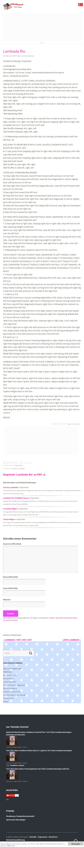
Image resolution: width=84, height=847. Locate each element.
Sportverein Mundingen (16, 820)
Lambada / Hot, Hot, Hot (18, 639)
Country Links (8, 698)
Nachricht (12, 544)
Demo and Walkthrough (12, 669)
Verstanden (75, 843)
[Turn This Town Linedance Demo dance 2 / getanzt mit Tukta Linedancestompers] (12, 760)
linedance (14, 765)
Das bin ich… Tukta (10, 675)
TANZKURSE (7, 672)
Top (76, 840)
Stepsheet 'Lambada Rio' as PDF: (23, 474)
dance (21, 765)
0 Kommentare (28, 56)
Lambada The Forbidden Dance (15, 498)
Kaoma (15, 468)
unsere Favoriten (9, 682)
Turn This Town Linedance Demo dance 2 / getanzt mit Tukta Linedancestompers (39, 750)
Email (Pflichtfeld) (10, 588)
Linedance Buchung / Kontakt (14, 695)
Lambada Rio (14, 51)
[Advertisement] (42, 27)
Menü (80, 4)
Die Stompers (8, 678)
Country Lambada (10, 487)
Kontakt (33, 837)
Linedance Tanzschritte (12, 692)
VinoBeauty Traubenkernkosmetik (20, 816)
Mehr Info (10, 845)
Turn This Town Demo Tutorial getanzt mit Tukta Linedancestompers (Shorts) (37, 769)
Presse (5, 701)
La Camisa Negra (10, 509)
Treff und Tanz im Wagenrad (14, 685)
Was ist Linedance (10, 688)
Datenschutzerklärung (15, 840)
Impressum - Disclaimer (47, 837)
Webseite (6, 600)
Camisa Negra (8, 519)
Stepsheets (19, 465)
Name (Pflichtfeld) (10, 577)
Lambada (21, 468)
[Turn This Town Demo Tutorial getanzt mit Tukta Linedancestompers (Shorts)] (12, 779)
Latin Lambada (71, 639)
